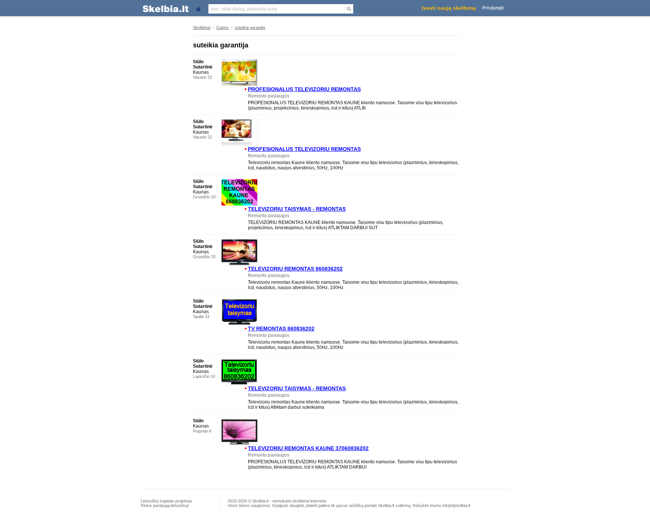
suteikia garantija (250, 27)
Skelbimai (201, 27)
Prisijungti (493, 8)
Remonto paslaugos (268, 96)
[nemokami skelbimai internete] (165, 8)
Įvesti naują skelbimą (449, 8)
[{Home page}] (198, 8)
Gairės (222, 27)
